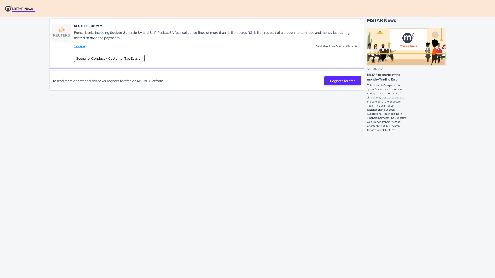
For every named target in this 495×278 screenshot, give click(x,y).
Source (79, 46)
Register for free (342, 81)
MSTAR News (22, 8)
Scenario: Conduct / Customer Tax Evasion (109, 58)
